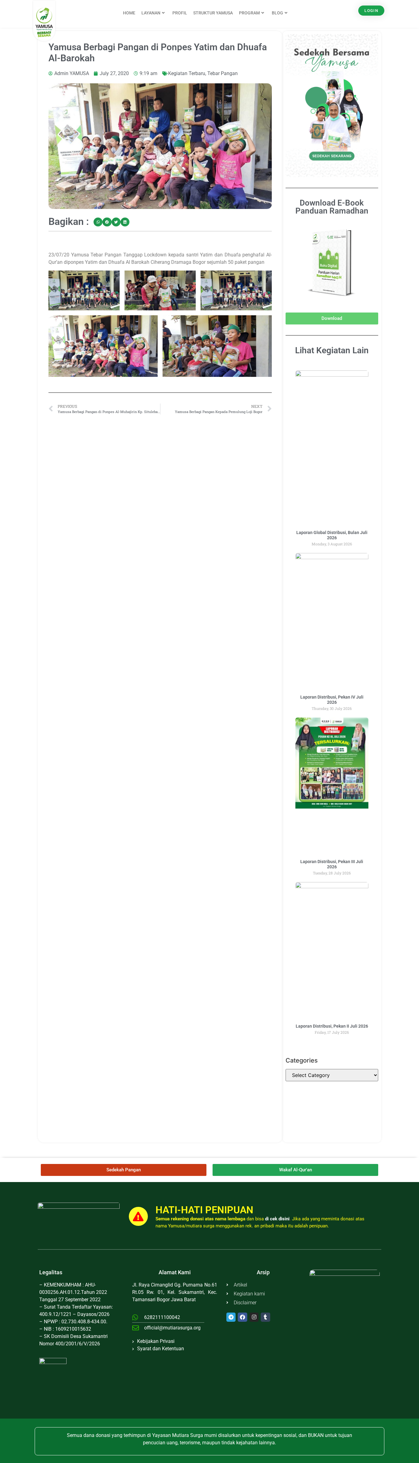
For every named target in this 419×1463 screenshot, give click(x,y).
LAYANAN (150, 12)
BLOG (277, 12)
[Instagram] (254, 1317)
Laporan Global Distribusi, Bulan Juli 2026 (331, 535)
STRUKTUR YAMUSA (213, 12)
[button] (98, 222)
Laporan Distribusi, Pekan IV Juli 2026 (331, 700)
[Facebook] (242, 1317)
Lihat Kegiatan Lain (332, 350)
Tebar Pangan (222, 73)
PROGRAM (249, 12)
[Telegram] (231, 1317)
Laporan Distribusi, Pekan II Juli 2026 (332, 1026)
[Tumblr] (265, 1317)
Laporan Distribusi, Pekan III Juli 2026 (331, 864)
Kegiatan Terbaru (186, 73)
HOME (129, 12)
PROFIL (179, 12)
